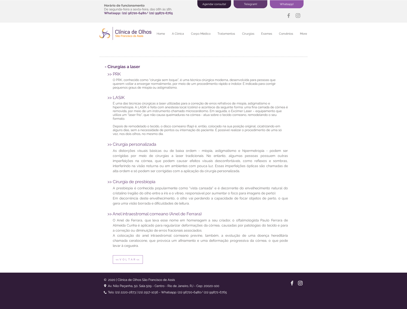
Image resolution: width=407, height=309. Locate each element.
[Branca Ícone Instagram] (300, 283)
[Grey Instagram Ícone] (298, 15)
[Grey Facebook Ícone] (289, 15)
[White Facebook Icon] (292, 283)
